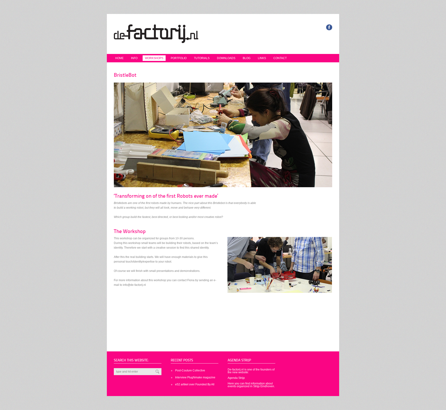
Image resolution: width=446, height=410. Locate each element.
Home (119, 58)
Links (262, 58)
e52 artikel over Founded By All (194, 384)
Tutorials (202, 58)
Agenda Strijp (236, 378)
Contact (280, 58)
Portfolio (179, 58)
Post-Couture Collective (190, 370)
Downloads (226, 58)
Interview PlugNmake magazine (195, 377)
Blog (246, 58)
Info (134, 58)
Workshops (154, 58)
